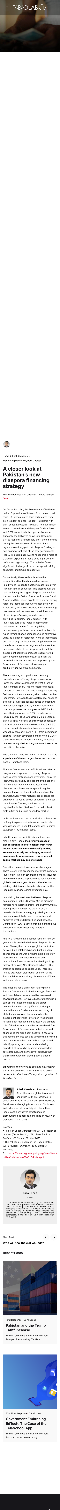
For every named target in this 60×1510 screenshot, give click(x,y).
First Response (11, 410)
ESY (8, 1413)
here (5, 498)
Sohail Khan (30, 1193)
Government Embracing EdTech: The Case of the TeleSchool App (26, 1423)
